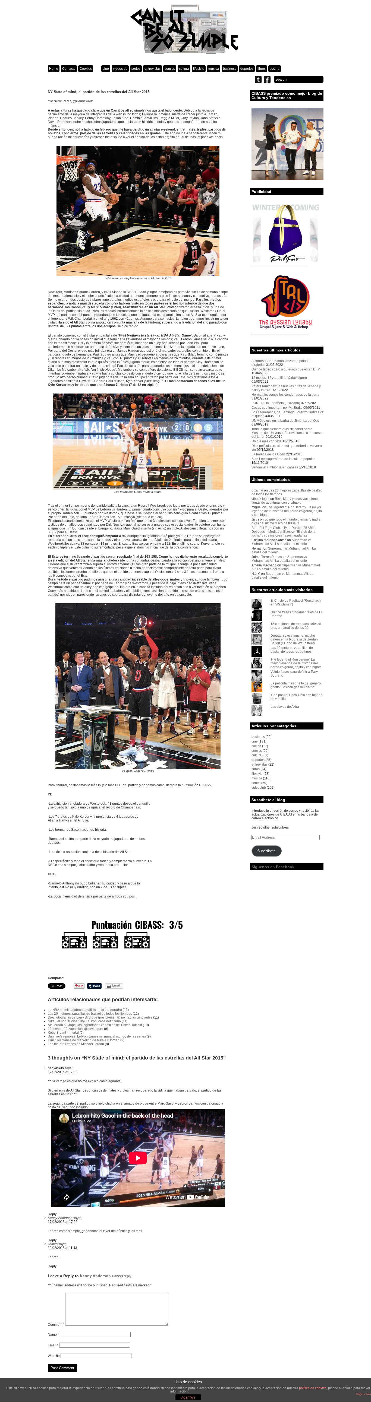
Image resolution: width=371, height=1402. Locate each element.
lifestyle (198, 69)
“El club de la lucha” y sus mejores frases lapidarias (283, 533)
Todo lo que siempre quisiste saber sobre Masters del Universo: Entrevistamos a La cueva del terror (286, 433)
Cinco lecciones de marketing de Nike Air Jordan (84, 1040)
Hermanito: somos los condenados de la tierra (285, 395)
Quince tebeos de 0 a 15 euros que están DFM (285, 369)
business (229, 69)
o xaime (257, 490)
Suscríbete (266, 851)
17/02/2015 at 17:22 (62, 1222)
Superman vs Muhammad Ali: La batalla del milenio (281, 542)
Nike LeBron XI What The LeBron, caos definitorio (84, 1021)
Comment (56, 1325)
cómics (170, 69)
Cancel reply (121, 1276)
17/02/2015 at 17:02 (62, 1072)
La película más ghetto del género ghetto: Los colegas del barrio (296, 685)
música (213, 69)
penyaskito (56, 1068)
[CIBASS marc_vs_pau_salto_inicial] (138, 488)
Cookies (86, 69)
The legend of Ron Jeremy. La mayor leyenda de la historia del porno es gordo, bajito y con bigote (286, 511)
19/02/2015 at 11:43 (62, 1248)
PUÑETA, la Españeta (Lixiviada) (275, 403)
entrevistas (152, 69)
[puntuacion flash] (138, 940)
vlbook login (260, 499)
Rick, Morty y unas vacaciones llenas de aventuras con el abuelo (285, 501)
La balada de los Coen (268, 454)
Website (54, 1356)
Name (53, 1335)
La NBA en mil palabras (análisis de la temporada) (85, 1010)
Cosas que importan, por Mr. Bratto (277, 408)
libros (261, 69)
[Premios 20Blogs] (287, 179)
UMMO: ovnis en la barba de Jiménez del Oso (285, 421)
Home (53, 69)
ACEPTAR (188, 1397)
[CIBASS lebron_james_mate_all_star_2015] (137, 275)
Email (53, 1345)
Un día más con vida (266, 441)
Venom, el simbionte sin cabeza (274, 467)
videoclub (120, 69)
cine (106, 69)
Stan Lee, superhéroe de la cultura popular (283, 459)
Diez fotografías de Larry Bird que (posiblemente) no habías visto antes (100, 1017)
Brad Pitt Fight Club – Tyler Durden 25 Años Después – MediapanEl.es (283, 530)
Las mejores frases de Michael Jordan (76, 1044)
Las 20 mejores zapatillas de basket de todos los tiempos (90, 1014)
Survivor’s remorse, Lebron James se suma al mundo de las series (97, 1036)
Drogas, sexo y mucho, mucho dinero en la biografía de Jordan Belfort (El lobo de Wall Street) (294, 639)
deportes (246, 69)
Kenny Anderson (95, 1276)
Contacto (69, 69)
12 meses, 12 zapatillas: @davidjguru (75, 1029)
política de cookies (312, 1388)
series (135, 69)
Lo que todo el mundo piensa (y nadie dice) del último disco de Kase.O (285, 521)
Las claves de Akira (285, 707)
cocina (274, 69)
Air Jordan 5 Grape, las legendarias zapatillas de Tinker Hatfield (95, 1025)
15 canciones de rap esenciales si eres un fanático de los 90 (296, 626)
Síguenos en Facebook (272, 867)
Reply (52, 1214)
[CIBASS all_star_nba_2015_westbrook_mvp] (138, 768)
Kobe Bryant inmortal (63, 1033)
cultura (184, 69)
